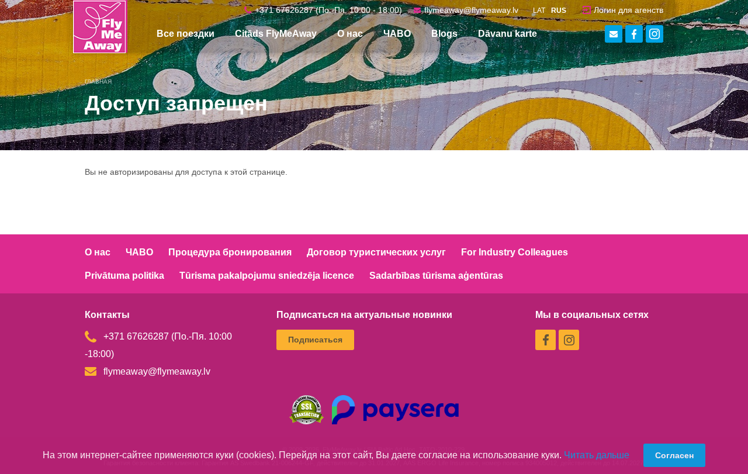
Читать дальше (596, 455)
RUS (558, 10)
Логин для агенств (628, 10)
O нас (350, 34)
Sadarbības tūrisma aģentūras (436, 276)
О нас (97, 252)
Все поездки (185, 34)
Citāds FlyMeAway (276, 34)
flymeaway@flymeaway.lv (471, 10)
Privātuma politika (124, 276)
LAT (539, 10)
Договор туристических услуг (376, 252)
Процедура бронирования (230, 252)
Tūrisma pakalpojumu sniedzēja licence (266, 276)
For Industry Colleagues (514, 252)
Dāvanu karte (507, 34)
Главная (98, 81)
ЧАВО (397, 34)
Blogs (444, 34)
